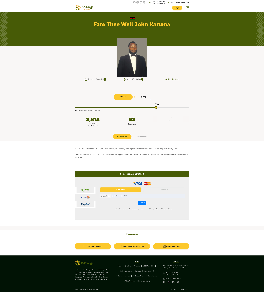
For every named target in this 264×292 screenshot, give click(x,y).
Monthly (164, 190)
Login (177, 8)
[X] (137, 2)
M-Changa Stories (151, 276)
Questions (128, 266)
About (120, 266)
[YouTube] (141, 2)
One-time (120, 190)
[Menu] (187, 7)
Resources (137, 266)
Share (143, 97)
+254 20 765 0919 (158, 1)
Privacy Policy (173, 289)
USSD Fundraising (148, 266)
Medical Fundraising (143, 281)
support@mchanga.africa (179, 2)
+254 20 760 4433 (158, 3)
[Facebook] (134, 2)
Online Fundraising (126, 271)
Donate (142, 203)
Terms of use (184, 289)
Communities (148, 271)
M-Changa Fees (138, 276)
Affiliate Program (129, 281)
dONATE (123, 97)
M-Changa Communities (123, 276)
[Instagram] (144, 2)
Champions (137, 271)
